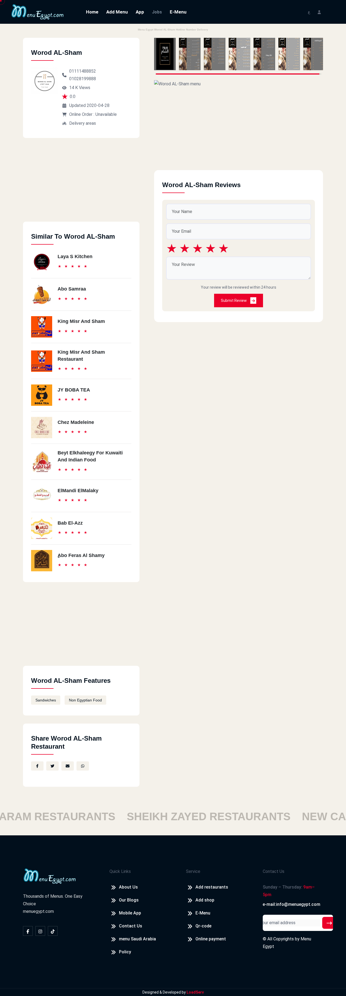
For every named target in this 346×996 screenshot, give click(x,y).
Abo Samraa (72, 289)
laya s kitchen (75, 256)
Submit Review (234, 300)
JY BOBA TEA (74, 390)
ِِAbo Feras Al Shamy (81, 555)
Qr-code (203, 926)
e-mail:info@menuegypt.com (291, 904)
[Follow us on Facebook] (28, 931)
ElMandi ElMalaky (78, 490)
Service (193, 871)
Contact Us (130, 926)
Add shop (204, 900)
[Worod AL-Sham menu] (165, 54)
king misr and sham (81, 321)
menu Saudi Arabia (137, 938)
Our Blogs (129, 900)
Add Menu (117, 12)
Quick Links (120, 871)
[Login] (319, 11)
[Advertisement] (81, 184)
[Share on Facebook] (37, 766)
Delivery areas (82, 123)
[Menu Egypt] (37, 11)
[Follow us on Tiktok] (53, 931)
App (140, 12)
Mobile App (130, 913)
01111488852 (82, 71)
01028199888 (82, 78)
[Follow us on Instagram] (40, 931)
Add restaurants (211, 887)
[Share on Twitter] (52, 766)
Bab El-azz (70, 523)
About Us (128, 887)
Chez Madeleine (76, 422)
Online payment (210, 938)
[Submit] (329, 923)
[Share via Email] (67, 766)
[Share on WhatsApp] (82, 766)
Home (92, 12)
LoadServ (195, 992)
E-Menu (178, 12)
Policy (125, 951)
